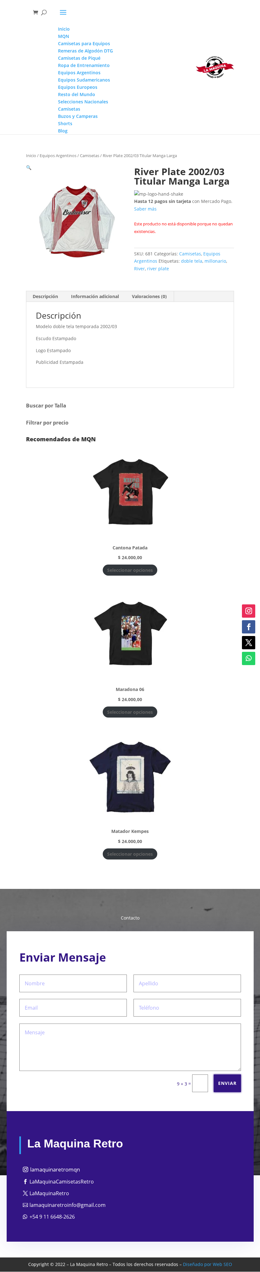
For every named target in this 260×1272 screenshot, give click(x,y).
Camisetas (89, 155)
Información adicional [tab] (95, 296)
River (139, 269)
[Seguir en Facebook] (248, 626)
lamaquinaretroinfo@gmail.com (67, 1205)
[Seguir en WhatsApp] (248, 658)
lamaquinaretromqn (55, 1169)
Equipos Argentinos (58, 155)
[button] (28, 167)
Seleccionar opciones (130, 570)
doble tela (191, 261)
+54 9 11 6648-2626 (52, 1216)
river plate (158, 269)
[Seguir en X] (248, 642)
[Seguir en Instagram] (248, 611)
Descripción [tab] (45, 296)
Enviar (227, 1083)
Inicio (31, 155)
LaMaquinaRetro (49, 1193)
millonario (215, 261)
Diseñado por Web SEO (207, 1264)
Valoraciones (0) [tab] (149, 296)
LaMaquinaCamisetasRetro (61, 1181)
